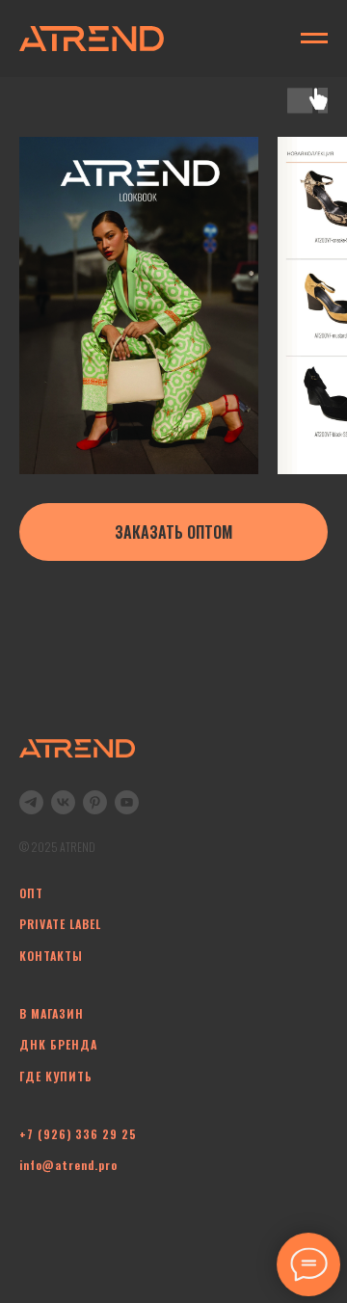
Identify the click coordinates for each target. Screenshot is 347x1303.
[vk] (63, 802)
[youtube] (127, 802)
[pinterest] (95, 802)
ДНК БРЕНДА (58, 1044)
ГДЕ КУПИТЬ (56, 1076)
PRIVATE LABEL (60, 924)
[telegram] (31, 802)
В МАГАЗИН (51, 1013)
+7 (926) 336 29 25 (78, 1134)
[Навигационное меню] (314, 38)
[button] (173, 532)
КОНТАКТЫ (51, 955)
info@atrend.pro (68, 1165)
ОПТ (31, 893)
